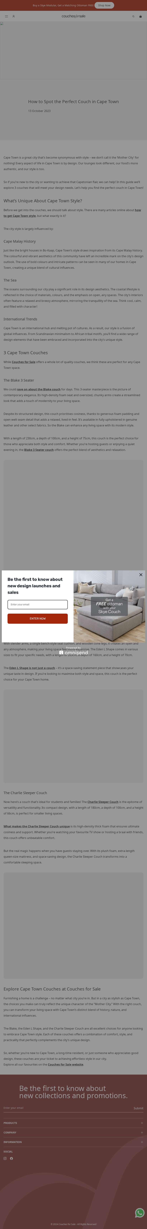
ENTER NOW (38, 618)
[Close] (141, 574)
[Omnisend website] (73, 650)
